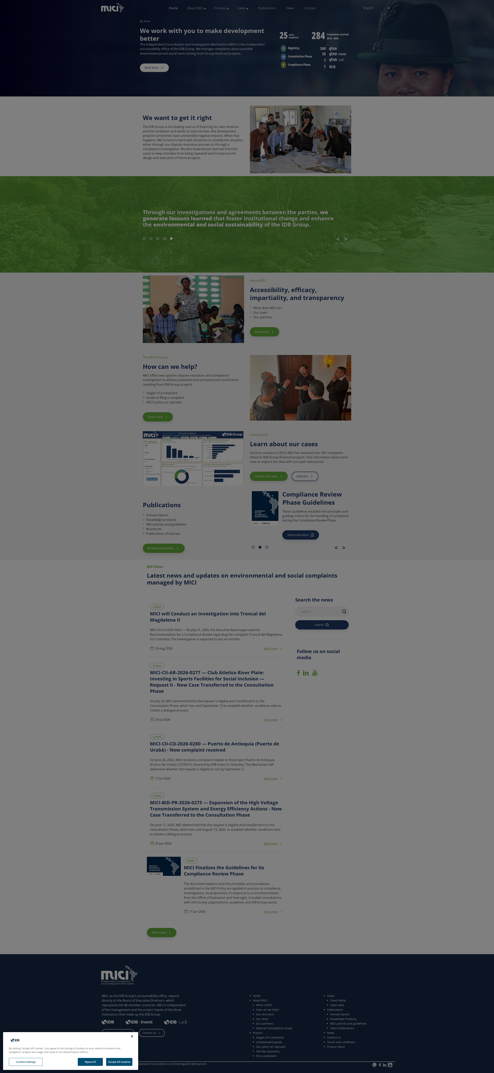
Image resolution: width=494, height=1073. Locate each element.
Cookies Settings (26, 1062)
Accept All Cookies (119, 1062)
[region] (70, 1051)
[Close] (132, 1036)
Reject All (90, 1062)
